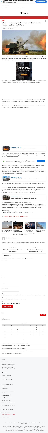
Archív (3, 318)
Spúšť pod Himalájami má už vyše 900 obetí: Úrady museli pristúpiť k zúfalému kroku (17, 350)
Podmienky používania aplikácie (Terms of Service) (15, 429)
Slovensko (7, 424)
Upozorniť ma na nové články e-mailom (11, 303)
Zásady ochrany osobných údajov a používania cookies (35, 426)
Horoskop (17, 424)
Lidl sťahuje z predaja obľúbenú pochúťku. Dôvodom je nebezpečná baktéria (16, 345)
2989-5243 (6, 388)
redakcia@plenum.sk (9, 381)
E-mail (3, 283)
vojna (18, 216)
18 (11, 333)
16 (42, 331)
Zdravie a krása (32, 424)
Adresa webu (5, 288)
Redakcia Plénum (7, 27)
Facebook (13, 426)
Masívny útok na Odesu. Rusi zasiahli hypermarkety (41, 231)
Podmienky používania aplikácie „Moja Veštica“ (34, 429)
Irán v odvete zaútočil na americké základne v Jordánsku (7, 231)
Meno (3, 277)
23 (42, 333)
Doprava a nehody (32, 430)
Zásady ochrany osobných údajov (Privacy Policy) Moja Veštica (16, 430)
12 (17, 331)
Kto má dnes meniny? (20, 426)
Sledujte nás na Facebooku (7, 417)
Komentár (4, 260)
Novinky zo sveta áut (39, 424)
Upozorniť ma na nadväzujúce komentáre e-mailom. (14, 299)
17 (4, 333)
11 (11, 331)
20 (23, 333)
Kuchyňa (26, 424)
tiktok (14, 216)
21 (30, 333)
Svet (3, 20)
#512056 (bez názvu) (40, 430)
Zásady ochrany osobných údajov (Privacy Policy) (33, 427)
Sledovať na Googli (41, 161)
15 (36, 331)
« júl (23, 339)
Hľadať (3, 312)
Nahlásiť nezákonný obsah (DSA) (8, 414)
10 (4, 331)
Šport (18, 427)
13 (23, 331)
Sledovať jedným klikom (41, 1)
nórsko (10, 216)
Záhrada (13, 424)
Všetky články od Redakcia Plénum (12, 239)
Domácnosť (22, 424)
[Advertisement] (24, 91)
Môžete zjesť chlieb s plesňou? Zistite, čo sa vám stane (12, 353)
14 (30, 331)
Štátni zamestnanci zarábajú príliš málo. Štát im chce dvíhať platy (14, 348)
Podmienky (21, 427)
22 (36, 333)
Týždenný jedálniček (7, 426)
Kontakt (14, 427)
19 (17, 333)
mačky (6, 216)
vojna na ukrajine (24, 216)
